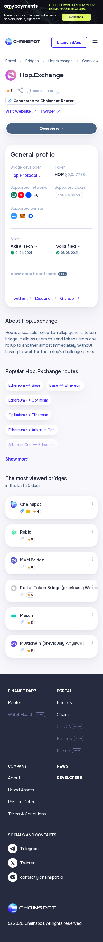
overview (90, 60)
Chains (63, 714)
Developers (69, 777)
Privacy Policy (21, 802)
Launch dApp (69, 42)
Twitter (47, 111)
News (62, 766)
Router (14, 702)
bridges (32, 60)
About (14, 778)
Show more (16, 459)
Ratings (64, 738)
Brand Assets (21, 790)
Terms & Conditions (27, 814)
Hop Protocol (24, 175)
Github (67, 298)
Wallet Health (21, 714)
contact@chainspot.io (41, 877)
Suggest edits (45, 90)
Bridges (64, 702)
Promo (63, 750)
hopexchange (60, 60)
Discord (43, 298)
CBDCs (64, 726)
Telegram (29, 848)
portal (10, 60)
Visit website (18, 111)
